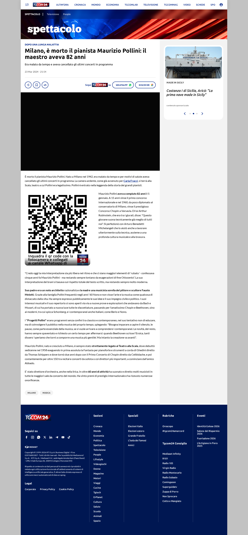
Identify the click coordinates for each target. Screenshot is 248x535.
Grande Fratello (136, 435)
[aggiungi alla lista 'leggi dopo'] (36, 85)
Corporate (30, 489)
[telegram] (57, 437)
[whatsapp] (38, 437)
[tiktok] (69, 437)
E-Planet (98, 497)
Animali (97, 516)
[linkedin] (50, 437)
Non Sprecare (169, 496)
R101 (165, 458)
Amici (131, 445)
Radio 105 (167, 463)
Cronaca (97, 426)
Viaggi (96, 483)
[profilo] (221, 5)
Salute (96, 506)
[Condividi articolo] (28, 85)
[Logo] (41, 5)
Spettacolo (99, 445)
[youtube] (63, 437)
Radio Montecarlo (172, 472)
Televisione (99, 450)
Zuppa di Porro (170, 491)
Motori (97, 478)
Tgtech (97, 492)
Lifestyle (98, 459)
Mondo (97, 431)
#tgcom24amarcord (173, 431)
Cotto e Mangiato (171, 501)
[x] (44, 437)
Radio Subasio (169, 477)
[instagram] (32, 437)
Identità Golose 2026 (208, 426)
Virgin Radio (169, 468)
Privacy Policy (47, 489)
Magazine (98, 473)
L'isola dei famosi (137, 440)
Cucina (97, 487)
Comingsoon (169, 482)
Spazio (97, 520)
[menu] (27, 5)
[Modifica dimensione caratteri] (45, 85)
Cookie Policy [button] (66, 489)
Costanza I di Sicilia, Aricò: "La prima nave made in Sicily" (190, 93)
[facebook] (26, 437)
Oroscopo (167, 426)
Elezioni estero (136, 431)
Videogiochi (99, 464)
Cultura (97, 502)
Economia (98, 435)
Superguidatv (169, 487)
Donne (97, 468)
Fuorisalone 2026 (206, 438)
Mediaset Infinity (171, 453)
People (97, 454)
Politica (97, 440)
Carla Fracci (130, 180)
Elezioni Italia (135, 426)
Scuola (97, 511)
